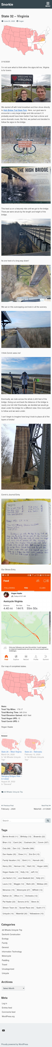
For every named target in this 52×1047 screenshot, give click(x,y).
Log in (4, 1003)
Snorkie (7, 4)
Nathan (7, 895)
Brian (7, 842)
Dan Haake (9, 854)
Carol (17, 842)
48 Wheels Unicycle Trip (13, 792)
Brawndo (39, 836)
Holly (25, 872)
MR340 (37, 890)
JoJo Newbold (26, 878)
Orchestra (31, 895)
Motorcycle (23, 890)
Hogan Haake (10, 872)
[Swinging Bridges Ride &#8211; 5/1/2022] (11, 769)
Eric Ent (34, 854)
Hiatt (31, 866)
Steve (35, 901)
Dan (16, 848)
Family (4, 943)
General (5, 947)
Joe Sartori (9, 878)
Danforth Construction (11, 934)
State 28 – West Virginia (11, 751)
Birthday (25, 836)
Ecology (5, 938)
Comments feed (8, 1012)
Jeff (34, 872)
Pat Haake (9, 901)
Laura (7, 884)
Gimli (26, 860)
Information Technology (12, 951)
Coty (7, 848)
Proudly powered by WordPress (14, 1044)
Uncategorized (8, 969)
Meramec (9, 890)
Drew (22, 854)
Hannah (38, 860)
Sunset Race (26, 907)
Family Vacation (11, 860)
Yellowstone (37, 913)
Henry (7, 866)
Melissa (42, 884)
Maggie (19, 884)
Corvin (43, 842)
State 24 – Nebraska (33, 751)
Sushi (40, 907)
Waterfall (21, 913)
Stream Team (10, 907)
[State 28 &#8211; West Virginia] (11, 744)
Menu (47, 6)
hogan (21, 21)
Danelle (28, 848)
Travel (4, 964)
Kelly (40, 878)
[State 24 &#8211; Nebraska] (35, 744)
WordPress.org (8, 1016)
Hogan (42, 866)
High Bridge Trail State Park (15, 110)
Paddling (5, 960)
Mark (30, 884)
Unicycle (8, 913)
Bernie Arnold (10, 836)
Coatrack (30, 842)
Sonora (23, 901)
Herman (19, 866)
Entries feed (7, 1007)
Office (18, 895)
